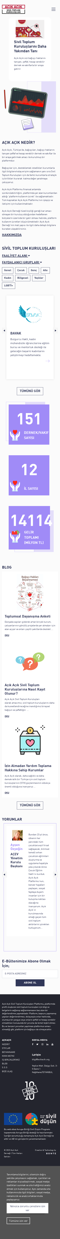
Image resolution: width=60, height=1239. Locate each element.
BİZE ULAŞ (7, 1071)
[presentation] (4, 330)
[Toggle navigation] (53, 9)
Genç (34, 270)
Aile (45, 270)
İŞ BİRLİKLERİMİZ (11, 1059)
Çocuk (21, 270)
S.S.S (4, 1067)
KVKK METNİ (8, 1056)
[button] (30, 256)
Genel (7, 270)
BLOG (4, 1063)
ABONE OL (30, 983)
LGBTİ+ (8, 286)
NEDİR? (6, 1044)
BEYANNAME (8, 1052)
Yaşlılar (38, 278)
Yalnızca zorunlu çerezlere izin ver (27, 1208)
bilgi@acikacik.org (41, 1059)
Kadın (7, 278)
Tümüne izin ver (18, 1220)
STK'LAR (6, 1048)
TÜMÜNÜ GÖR (30, 391)
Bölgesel (22, 278)
